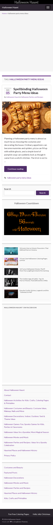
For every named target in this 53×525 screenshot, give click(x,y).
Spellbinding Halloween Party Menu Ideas (30, 91)
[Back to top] (46, 519)
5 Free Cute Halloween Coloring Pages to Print (33, 259)
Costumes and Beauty (13, 467)
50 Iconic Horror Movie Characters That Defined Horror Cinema (34, 249)
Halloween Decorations (14, 478)
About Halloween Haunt (14, 390)
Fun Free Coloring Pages (18, 514)
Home (4, 13)
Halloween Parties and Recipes (32, 97)
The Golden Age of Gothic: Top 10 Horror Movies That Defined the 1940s (34, 280)
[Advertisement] (26, 42)
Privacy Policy (10, 455)
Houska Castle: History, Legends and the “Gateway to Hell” (34, 291)
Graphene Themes (21, 522)
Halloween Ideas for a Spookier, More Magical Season (26, 432)
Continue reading (15, 169)
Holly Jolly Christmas (41, 514)
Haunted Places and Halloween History (20, 450)
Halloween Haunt (10, 7)
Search (7, 189)
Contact (7, 395)
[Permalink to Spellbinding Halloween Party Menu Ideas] (26, 117)
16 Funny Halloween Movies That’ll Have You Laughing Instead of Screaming (34, 270)
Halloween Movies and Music (16, 437)
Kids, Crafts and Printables (15, 498)
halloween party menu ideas (19, 178)
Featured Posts (10, 472)
